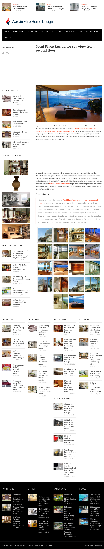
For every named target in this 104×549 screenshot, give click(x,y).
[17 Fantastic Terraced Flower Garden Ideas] (58, 497)
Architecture (92, 32)
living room (18, 32)
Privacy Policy (20, 545)
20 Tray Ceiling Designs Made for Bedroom (19, 302)
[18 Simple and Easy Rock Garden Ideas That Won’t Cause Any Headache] (58, 525)
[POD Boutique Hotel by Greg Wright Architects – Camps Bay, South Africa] (6, 253)
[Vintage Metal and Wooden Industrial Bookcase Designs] (58, 406)
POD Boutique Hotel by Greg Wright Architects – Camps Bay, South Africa (20, 254)
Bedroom (32, 32)
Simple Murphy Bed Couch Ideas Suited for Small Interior (44, 375)
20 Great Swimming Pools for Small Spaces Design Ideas (96, 523)
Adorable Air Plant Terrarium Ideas (20, 123)
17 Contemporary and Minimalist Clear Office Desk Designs (44, 499)
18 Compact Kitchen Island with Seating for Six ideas (95, 329)
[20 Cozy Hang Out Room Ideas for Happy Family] (6, 279)
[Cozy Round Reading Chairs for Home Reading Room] (58, 452)
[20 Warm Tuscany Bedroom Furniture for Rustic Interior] (6, 519)
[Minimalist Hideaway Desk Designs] (6, 134)
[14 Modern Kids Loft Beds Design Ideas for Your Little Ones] (6, 291)
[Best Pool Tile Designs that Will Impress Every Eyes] (83, 497)
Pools (82, 489)
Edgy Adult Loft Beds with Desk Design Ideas (21, 144)
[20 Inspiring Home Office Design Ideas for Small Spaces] (32, 523)
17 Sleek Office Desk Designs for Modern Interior (44, 512)
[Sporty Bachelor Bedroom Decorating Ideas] (32, 357)
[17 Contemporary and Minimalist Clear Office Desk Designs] (32, 497)
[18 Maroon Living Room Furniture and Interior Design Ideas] (6, 383)
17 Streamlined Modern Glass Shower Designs (70, 358)
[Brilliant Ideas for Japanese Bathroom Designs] (6, 112)
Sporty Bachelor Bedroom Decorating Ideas (42, 359)
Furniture (8, 489)
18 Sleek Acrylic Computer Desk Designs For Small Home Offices (70, 469)
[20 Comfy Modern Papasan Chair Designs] (58, 438)
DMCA (30, 545)
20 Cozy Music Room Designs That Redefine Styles (20, 267)
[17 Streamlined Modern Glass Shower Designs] (58, 357)
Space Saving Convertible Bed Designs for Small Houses (19, 99)
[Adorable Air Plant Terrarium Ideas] (6, 7)
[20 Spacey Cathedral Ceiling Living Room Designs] (6, 353)
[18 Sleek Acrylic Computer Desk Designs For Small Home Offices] (58, 466)
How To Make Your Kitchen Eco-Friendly (95, 373)
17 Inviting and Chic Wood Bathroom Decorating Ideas (70, 344)
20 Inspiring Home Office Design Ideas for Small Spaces (43, 525)
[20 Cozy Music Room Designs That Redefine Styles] (6, 267)
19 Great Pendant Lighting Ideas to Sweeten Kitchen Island (95, 387)
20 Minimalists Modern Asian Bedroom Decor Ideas (44, 390)
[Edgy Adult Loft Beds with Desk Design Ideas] (6, 144)
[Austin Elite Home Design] (29, 21)
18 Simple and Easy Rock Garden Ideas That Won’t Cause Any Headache (69, 528)
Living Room (9, 320)
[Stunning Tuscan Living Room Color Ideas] (6, 328)
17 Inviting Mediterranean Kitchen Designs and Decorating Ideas (96, 358)
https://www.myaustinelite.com (59, 184)
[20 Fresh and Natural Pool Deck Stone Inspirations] (83, 509)
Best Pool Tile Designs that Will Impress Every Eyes (95, 498)
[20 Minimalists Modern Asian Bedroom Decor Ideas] (32, 389)
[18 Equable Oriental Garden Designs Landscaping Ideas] (58, 509)
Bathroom (57, 32)
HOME (6, 32)
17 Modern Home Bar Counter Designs (94, 343)
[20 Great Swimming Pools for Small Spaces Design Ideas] (83, 521)
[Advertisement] (70, 67)
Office (32, 489)
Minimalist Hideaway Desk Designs (21, 133)
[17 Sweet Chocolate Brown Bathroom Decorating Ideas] (58, 383)
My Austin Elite (97, 545)
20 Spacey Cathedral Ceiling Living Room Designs (18, 354)
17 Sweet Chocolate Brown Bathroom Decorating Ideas (68, 386)
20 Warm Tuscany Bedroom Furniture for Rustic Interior (18, 521)
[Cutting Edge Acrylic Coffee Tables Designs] (40, 7)
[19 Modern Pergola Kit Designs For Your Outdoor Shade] (58, 422)
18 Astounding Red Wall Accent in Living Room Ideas (18, 369)
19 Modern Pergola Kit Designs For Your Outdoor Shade (69, 424)
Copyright (39, 545)
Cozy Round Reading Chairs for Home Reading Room (70, 453)
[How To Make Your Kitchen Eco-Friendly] (83, 373)
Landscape (60, 489)
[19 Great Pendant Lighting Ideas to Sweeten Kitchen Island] (83, 385)
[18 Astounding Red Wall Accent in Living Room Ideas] (6, 367)
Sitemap (49, 545)
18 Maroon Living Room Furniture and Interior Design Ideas (19, 385)
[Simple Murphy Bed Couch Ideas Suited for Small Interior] (32, 373)
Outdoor (70, 32)
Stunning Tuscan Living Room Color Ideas (18, 329)
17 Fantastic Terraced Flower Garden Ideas (70, 498)
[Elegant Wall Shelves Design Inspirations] (74, 7)
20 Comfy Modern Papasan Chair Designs (69, 439)
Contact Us (6, 545)
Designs (15, 4)
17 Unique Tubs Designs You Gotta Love (70, 371)
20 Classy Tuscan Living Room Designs (18, 342)
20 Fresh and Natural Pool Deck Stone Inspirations (95, 510)
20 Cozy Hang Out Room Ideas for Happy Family (21, 279)
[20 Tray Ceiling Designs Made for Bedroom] (6, 302)
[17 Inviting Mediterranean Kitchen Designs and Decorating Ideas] (83, 355)
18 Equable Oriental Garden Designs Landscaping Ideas (69, 512)
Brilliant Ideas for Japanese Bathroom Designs (20, 112)
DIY (19, 4)
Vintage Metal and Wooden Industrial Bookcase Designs (69, 408)
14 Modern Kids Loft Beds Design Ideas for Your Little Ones (21, 291)
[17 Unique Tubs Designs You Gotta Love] (58, 371)
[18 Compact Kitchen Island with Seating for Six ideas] (83, 328)
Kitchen (44, 32)
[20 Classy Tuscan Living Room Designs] (6, 342)
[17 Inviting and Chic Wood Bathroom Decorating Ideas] (58, 342)
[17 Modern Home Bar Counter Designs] (83, 342)
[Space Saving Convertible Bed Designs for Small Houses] (6, 98)
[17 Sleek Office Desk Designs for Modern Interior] (32, 511)
